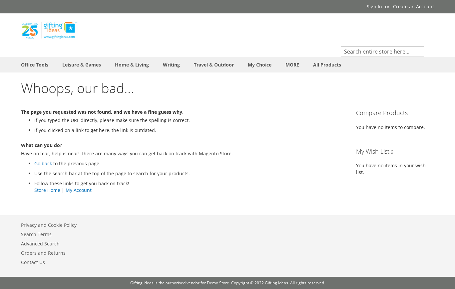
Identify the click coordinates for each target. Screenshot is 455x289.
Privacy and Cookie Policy (49, 225)
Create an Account (413, 6)
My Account (79, 190)
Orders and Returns (43, 253)
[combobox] (382, 51)
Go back (43, 163)
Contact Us (33, 262)
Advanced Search (40, 243)
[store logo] (49, 30)
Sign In (374, 6)
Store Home (47, 190)
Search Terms (36, 234)
